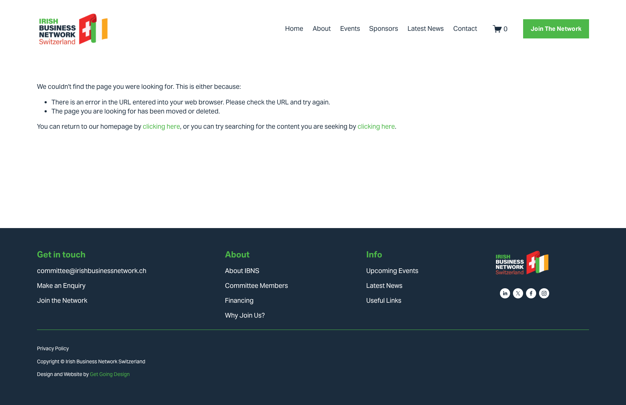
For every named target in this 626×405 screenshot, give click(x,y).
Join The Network (556, 29)
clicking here (161, 126)
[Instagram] (544, 293)
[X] (518, 293)
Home (294, 28)
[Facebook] (531, 293)
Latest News (426, 28)
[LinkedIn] (505, 293)
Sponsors (383, 28)
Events (350, 28)
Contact (465, 28)
